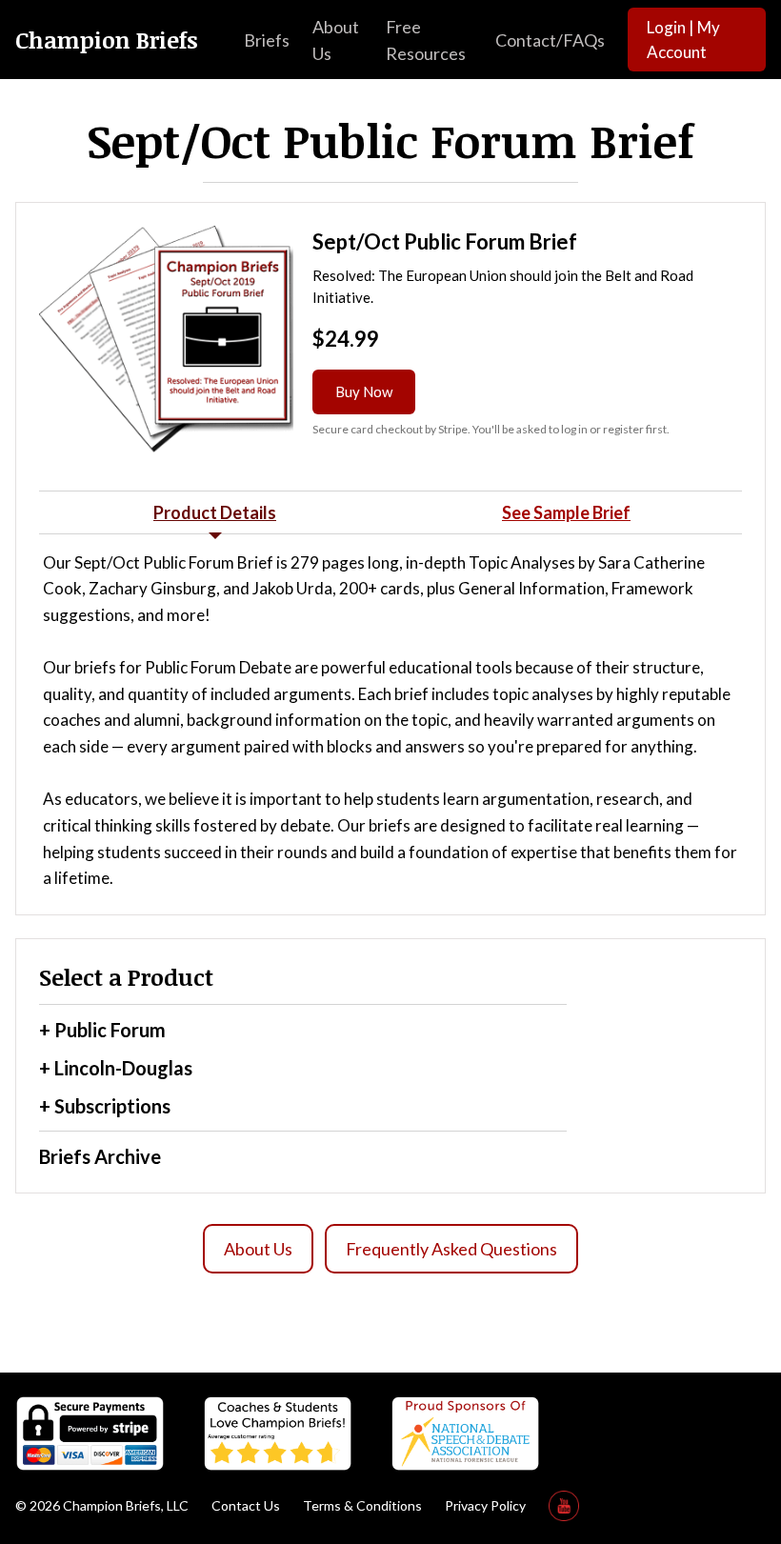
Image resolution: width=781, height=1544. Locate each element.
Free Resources (426, 40)
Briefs (267, 40)
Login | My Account (683, 39)
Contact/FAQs (550, 40)
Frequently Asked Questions (451, 1248)
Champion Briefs (106, 40)
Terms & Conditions (362, 1505)
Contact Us (245, 1505)
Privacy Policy (485, 1505)
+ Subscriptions (104, 1105)
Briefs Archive (100, 1156)
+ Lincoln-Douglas (115, 1067)
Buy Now (363, 391)
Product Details (214, 512)
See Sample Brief (566, 512)
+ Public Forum (102, 1029)
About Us (335, 40)
